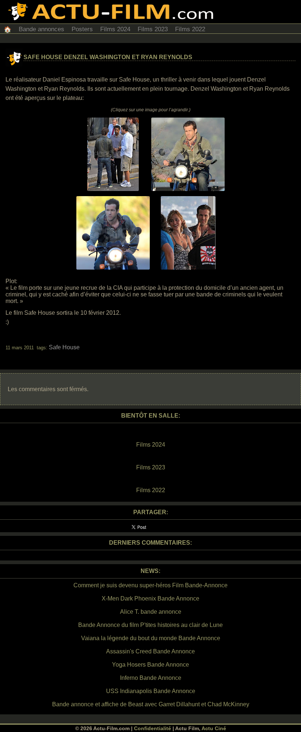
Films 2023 (153, 29)
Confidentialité (152, 728)
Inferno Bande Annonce (150, 678)
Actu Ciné (214, 728)
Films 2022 (190, 29)
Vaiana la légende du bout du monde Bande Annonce (150, 638)
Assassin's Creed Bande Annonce (150, 651)
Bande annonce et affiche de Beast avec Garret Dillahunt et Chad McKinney (150, 704)
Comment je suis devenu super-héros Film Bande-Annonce (150, 585)
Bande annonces (41, 29)
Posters (82, 29)
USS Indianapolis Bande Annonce (150, 691)
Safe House (64, 347)
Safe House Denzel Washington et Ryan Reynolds (107, 57)
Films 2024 (115, 29)
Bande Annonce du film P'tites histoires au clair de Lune (150, 625)
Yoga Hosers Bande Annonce (150, 664)
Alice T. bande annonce (150, 612)
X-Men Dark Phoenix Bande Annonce (150, 598)
